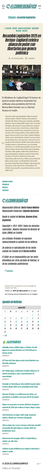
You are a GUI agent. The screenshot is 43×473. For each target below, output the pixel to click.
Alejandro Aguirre (10, 119)
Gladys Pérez (14, 140)
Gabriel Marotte (18, 137)
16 (38, 321)
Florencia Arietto (15, 135)
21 (27, 325)
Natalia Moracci (33, 151)
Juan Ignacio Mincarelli (11, 142)
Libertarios (8, 147)
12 (16, 321)
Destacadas (35, 28)
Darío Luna (35, 130)
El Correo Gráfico (18, 58)
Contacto (5, 190)
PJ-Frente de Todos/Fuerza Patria (21, 156)
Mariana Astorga (10, 149)
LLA (13, 147)
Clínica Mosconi (16, 126)
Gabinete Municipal (33, 135)
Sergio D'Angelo (23, 163)
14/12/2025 (31, 58)
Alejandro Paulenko (21, 119)
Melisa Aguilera (16, 151)
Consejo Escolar (15, 128)
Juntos (32, 142)
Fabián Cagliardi (30, 133)
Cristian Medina (34, 128)
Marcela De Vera (35, 147)
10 (5, 321)
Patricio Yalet (34, 154)
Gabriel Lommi (9, 137)
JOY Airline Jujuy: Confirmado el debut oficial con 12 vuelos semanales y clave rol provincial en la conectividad (20, 373)
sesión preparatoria (34, 163)
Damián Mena (9, 130)
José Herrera (35, 140)
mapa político (26, 147)
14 (27, 321)
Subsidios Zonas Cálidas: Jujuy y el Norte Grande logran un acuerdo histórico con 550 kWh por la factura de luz (19, 350)
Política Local (28, 158)
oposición (27, 154)
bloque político (21, 123)
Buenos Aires (29, 123)
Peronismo (8, 156)
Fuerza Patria (24, 135)
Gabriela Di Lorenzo (29, 137)
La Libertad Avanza (21, 144)
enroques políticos (20, 133)
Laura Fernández (32, 144)
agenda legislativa (21, 116)
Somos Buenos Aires (18, 165)
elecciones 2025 (9, 133)
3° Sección (7, 28)
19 (16, 325)
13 (21, 321)
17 (5, 325)
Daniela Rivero (27, 130)
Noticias (18, 31)
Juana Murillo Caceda (24, 142)
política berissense (18, 158)
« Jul (5, 335)
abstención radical (10, 116)
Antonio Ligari (22, 121)
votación (37, 168)
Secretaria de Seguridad (12, 163)
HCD (19, 140)
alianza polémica (32, 119)
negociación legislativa (11, 154)
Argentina (29, 121)
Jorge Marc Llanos (27, 140)
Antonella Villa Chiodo (11, 121)
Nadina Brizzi (25, 151)
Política (24, 31)
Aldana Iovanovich (32, 116)
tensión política (29, 165)
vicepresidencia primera (27, 168)
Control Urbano (24, 128)
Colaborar (5, 184)
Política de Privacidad (11, 468)
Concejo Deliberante (24, 28)
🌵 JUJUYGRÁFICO (11, 342)
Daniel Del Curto (18, 130)
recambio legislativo (24, 161)
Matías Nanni (28, 149)
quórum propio (13, 161)
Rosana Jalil (33, 161)
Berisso (14, 28)
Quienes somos (7, 181)
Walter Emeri (9, 170)
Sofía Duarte (8, 165)
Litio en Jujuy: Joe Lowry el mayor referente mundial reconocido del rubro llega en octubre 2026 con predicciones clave (21, 428)
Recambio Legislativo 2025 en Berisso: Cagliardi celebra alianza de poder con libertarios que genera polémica (21, 44)
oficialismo (21, 154)
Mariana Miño (19, 149)
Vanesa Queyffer (15, 168)
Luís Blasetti (18, 147)
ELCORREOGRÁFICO (18, 463)
